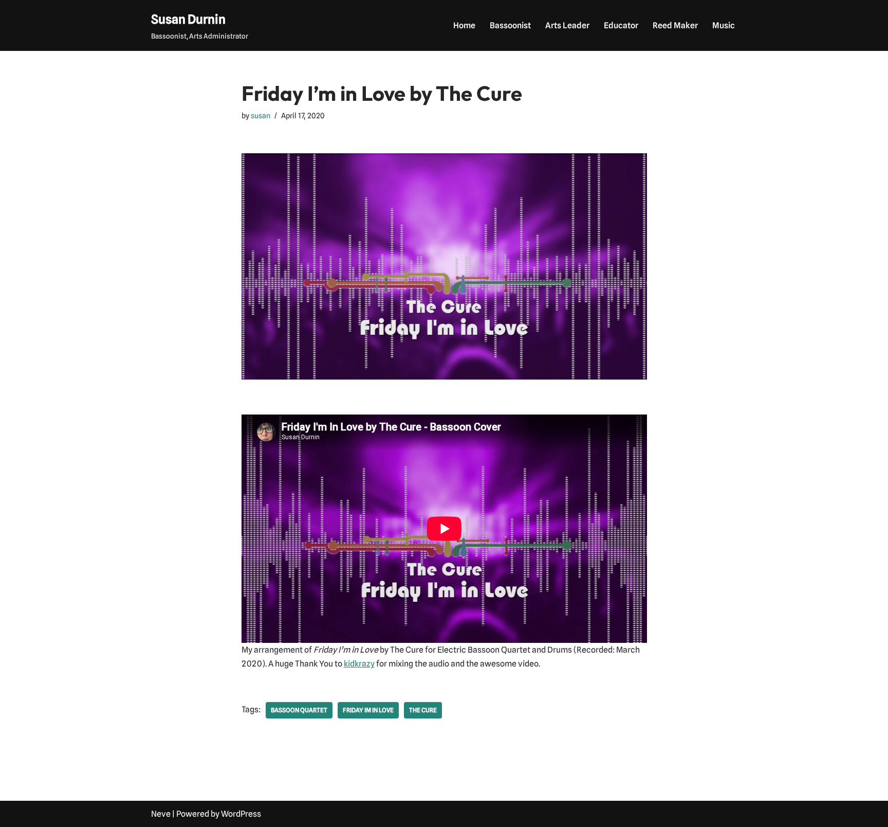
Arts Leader (567, 25)
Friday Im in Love (368, 710)
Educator (621, 25)
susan (260, 115)
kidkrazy (359, 664)
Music (723, 25)
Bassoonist (510, 25)
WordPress (241, 814)
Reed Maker (675, 25)
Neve (161, 814)
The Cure (423, 710)
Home (464, 25)
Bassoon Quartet (299, 710)
